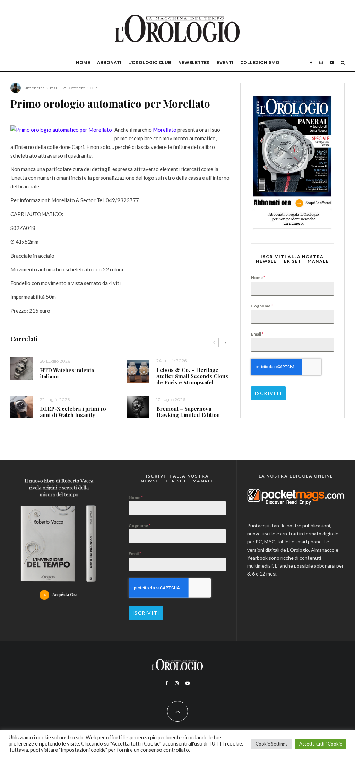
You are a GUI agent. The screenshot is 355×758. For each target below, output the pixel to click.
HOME (83, 62)
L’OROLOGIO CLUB (149, 62)
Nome (258, 277)
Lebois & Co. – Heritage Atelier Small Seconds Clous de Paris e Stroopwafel (192, 376)
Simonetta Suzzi (40, 87)
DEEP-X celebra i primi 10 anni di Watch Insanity (73, 411)
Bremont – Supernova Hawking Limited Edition (188, 411)
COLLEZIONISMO (259, 62)
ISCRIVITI (268, 393)
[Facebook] (311, 62)
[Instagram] (321, 62)
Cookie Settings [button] (271, 744)
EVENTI (225, 62)
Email (257, 334)
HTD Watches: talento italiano (67, 373)
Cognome (262, 306)
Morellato (164, 129)
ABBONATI (109, 62)
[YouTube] (331, 62)
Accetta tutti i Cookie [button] (320, 744)
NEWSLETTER (194, 62)
